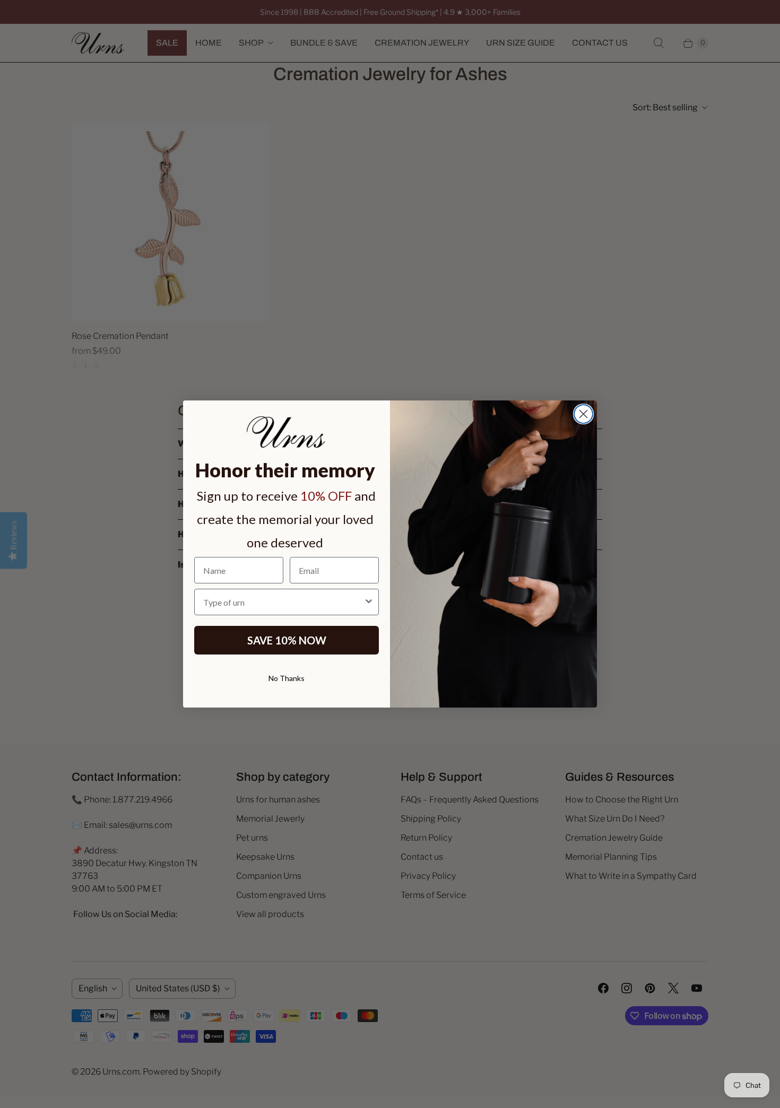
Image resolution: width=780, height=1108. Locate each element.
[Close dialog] (583, 414)
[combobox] (283, 602)
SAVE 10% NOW (286, 640)
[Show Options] (368, 602)
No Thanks (286, 678)
